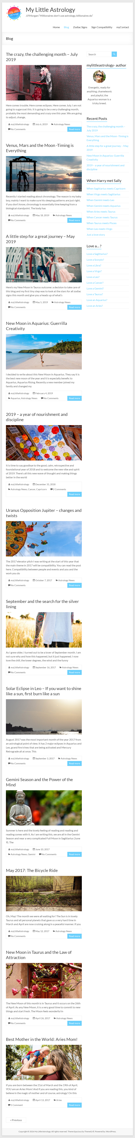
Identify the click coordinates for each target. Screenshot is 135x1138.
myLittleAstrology (20, 124)
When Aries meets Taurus (101, 211)
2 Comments (59, 489)
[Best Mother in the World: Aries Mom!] (44, 1046)
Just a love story (96, 234)
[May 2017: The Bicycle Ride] (44, 877)
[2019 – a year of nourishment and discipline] (44, 426)
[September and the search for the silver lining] (44, 613)
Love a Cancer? (95, 282)
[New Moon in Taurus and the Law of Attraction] (44, 964)
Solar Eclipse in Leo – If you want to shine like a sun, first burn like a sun (43, 691)
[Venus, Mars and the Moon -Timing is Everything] (44, 157)
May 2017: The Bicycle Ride (32, 870)
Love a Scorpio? (95, 259)
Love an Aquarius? (97, 299)
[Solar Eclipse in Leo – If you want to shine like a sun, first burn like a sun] (44, 700)
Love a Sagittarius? (97, 253)
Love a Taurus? (95, 294)
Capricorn (41, 489)
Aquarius (15, 398)
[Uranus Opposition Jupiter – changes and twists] (44, 522)
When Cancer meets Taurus (102, 217)
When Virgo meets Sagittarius (103, 194)
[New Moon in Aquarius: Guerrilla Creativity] (44, 335)
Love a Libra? (94, 265)
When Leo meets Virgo (99, 228)
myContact (122, 27)
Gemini (31, 854)
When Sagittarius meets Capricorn (106, 188)
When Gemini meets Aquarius (104, 205)
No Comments (18, 129)
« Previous (16, 1120)
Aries (59, 1100)
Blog (66, 27)
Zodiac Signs (80, 27)
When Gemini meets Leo (100, 200)
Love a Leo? (93, 276)
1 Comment (17, 1105)
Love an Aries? (95, 305)
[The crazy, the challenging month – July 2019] (44, 66)
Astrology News (62, 124)
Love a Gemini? (95, 288)
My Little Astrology (50, 9)
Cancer (31, 489)
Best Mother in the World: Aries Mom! (42, 1039)
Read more (74, 129)
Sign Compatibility (101, 27)
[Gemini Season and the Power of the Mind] (44, 791)
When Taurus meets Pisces (102, 223)
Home (56, 27)
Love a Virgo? (94, 271)
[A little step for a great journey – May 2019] (44, 248)
